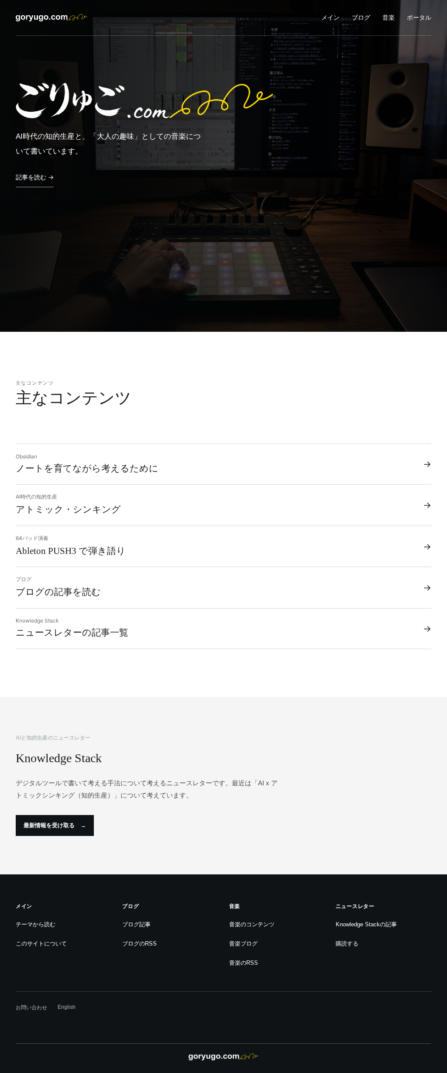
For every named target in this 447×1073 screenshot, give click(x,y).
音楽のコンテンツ (252, 924)
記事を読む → (35, 177)
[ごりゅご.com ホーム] (51, 17)
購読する (347, 943)
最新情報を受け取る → (55, 825)
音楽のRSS (243, 963)
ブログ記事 (136, 924)
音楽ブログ (243, 943)
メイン (330, 17)
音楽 (388, 17)
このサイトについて (41, 943)
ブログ (361, 17)
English (67, 1007)
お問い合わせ (31, 1007)
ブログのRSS (139, 943)
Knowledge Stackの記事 (366, 924)
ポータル (419, 17)
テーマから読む (35, 924)
